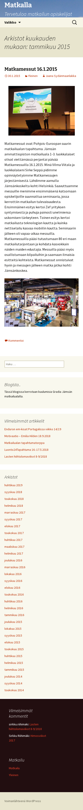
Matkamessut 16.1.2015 (30, 69)
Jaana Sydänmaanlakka (61, 76)
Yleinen (33, 76)
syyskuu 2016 (13, 581)
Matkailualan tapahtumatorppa (24, 443)
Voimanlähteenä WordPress (22, 801)
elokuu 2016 (12, 588)
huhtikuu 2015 (13, 656)
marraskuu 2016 (14, 567)
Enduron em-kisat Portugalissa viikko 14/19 (32, 429)
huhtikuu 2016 (13, 601)
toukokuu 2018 (14, 499)
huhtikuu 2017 (13, 540)
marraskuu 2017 (14, 512)
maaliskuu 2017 (14, 547)
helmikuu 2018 (13, 506)
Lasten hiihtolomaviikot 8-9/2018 (25, 456)
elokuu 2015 (12, 642)
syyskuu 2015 (13, 635)
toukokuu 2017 (14, 533)
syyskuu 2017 (13, 519)
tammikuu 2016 (14, 615)
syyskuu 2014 (13, 683)
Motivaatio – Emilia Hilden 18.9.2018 (27, 436)
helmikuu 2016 (13, 608)
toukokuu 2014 (14, 690)
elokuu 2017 (12, 526)
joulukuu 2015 (13, 622)
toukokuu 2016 (14, 594)
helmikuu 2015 (13, 663)
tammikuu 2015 (14, 670)
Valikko (10, 22)
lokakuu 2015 (12, 629)
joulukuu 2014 (13, 676)
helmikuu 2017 (13, 553)
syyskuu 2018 (13, 492)
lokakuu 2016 (12, 574)
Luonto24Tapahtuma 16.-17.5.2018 (26, 450)
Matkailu (14, 768)
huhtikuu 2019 (13, 485)
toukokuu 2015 (14, 649)
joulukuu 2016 (13, 560)
